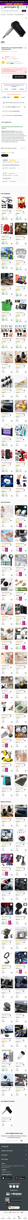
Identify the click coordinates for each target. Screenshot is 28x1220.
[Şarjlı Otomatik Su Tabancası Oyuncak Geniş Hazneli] (7, 253)
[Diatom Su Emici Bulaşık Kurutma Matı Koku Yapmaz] (21, 780)
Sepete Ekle (21, 76)
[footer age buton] (14, 1207)
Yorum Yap (4, 155)
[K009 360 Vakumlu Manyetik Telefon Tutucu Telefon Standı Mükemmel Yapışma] (7, 1007)
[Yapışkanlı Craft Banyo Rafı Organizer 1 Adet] (7, 658)
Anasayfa (3, 1218)
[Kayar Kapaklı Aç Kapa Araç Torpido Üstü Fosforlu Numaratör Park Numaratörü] (7, 406)
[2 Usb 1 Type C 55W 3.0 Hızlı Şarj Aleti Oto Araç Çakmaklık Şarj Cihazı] (21, 958)
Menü (2, 8)
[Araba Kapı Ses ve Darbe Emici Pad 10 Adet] (7, 585)
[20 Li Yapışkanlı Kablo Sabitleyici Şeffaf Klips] (21, 658)
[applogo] (7, 1178)
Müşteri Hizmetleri (7, 1151)
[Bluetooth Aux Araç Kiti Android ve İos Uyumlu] (7, 1110)
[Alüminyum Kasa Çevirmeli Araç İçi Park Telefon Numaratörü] (21, 1080)
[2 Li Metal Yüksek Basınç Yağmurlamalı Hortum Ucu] (21, 585)
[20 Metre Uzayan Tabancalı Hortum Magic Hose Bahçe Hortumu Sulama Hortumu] (7, 305)
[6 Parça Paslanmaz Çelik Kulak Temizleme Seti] (7, 731)
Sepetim (19, 1218)
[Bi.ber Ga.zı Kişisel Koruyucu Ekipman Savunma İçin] (21, 229)
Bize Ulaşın (4, 1159)
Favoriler (9, 1218)
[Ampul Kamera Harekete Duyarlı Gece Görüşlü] (21, 634)
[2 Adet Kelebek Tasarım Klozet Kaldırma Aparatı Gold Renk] (21, 381)
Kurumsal (4, 1155)
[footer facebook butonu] (10, 1186)
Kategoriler (4, 1146)
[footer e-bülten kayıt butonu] (22, 1140)
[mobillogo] (10, 7)
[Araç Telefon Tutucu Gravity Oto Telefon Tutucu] (7, 982)
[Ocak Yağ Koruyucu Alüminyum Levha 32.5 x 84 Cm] (21, 683)
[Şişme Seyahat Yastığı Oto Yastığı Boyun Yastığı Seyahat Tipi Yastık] (21, 933)
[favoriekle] (11, 198)
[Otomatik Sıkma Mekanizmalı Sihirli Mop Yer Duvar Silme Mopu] (21, 430)
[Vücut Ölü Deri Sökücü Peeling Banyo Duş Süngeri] (7, 536)
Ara (24, 11)
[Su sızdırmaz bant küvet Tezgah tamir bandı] (7, 511)
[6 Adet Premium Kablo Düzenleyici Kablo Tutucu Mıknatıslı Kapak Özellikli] (7, 381)
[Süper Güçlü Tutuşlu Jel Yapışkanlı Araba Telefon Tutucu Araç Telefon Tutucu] (7, 884)
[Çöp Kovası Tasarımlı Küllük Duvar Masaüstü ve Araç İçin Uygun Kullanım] (21, 357)
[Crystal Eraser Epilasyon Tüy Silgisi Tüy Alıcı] (7, 609)
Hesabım (25, 1218)
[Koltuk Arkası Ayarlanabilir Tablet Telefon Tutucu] (21, 1031)
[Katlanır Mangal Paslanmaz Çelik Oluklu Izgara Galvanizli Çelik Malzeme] (21, 253)
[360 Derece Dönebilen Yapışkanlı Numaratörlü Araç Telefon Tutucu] (7, 1031)
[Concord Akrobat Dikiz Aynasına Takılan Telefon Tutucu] (7, 835)
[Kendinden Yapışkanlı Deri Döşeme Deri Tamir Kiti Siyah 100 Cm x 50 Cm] (21, 609)
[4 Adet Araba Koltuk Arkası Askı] (21, 884)
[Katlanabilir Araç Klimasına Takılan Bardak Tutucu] (21, 1007)
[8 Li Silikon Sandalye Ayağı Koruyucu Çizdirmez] (21, 756)
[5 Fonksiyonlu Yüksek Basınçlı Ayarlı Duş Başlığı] (7, 560)
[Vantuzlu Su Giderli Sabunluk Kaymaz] (21, 511)
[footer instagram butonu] (17, 1186)
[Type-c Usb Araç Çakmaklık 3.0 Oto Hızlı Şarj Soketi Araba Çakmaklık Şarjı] (21, 1055)
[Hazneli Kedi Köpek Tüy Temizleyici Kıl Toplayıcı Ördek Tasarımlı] (21, 406)
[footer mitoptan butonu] (14, 1193)
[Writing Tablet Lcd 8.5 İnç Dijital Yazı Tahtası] (7, 780)
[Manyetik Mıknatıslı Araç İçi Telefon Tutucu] (7, 958)
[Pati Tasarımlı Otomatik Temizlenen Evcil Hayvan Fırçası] (7, 357)
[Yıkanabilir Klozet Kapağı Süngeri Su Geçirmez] (21, 707)
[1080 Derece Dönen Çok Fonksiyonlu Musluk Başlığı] (21, 560)
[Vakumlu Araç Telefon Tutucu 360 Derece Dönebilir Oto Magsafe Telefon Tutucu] (7, 1080)
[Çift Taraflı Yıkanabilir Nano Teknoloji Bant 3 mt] (7, 634)
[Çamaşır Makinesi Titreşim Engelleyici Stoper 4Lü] (21, 536)
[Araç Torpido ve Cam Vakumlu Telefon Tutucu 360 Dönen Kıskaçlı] (7, 933)
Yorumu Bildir (12, 168)
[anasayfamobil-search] (2, 9)
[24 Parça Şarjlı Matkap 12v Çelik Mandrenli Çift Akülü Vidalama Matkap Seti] (21, 455)
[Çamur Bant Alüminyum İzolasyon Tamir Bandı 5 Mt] (7, 683)
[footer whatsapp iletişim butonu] (14, 1186)
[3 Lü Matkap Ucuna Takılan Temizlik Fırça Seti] (7, 756)
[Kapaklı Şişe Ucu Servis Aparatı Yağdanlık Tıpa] (7, 707)
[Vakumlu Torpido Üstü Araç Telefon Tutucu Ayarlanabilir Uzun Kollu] (21, 982)
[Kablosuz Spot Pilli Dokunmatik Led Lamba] (21, 731)
